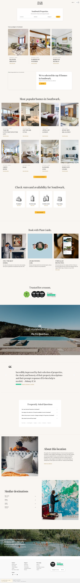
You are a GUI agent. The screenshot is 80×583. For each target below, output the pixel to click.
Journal (13, 568)
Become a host (14, 564)
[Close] (12, 580)
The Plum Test (39, 568)
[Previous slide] (6, 375)
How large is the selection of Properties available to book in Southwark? (36, 412)
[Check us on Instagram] (13, 574)
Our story (38, 565)
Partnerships (14, 565)
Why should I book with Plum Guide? (29, 418)
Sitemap (18, 581)
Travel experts (26, 567)
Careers (38, 569)
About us (38, 564)
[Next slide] (74, 375)
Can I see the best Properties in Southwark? (30, 409)
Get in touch (26, 565)
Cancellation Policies (27, 568)
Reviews (25, 569)
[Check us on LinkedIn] (17, 574)
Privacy (15, 581)
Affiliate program (14, 567)
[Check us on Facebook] (15, 574)
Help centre (26, 564)
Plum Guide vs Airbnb (15, 569)
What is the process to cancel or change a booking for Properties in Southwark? (38, 415)
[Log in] (77, 2)
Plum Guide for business (40, 567)
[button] (40, 2)
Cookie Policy (5, 581)
